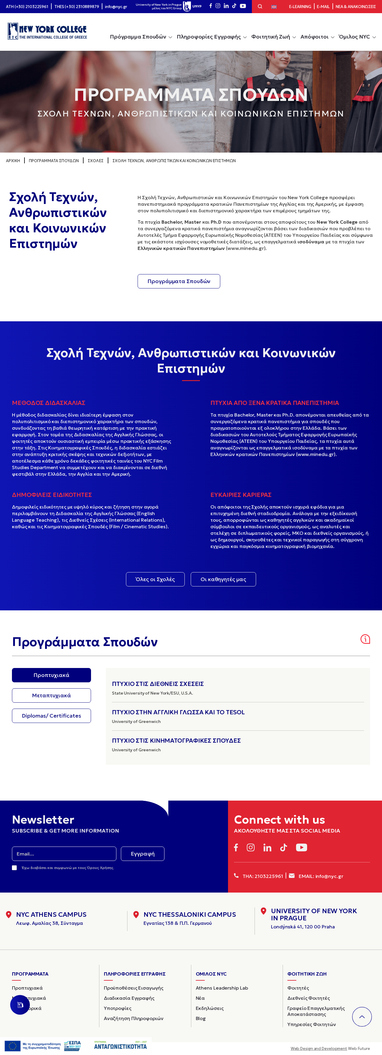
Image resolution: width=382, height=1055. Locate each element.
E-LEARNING (300, 6)
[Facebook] (211, 6)
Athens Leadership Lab (222, 988)
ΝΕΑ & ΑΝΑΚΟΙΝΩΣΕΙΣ (356, 6)
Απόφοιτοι (315, 36)
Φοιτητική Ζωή (270, 36)
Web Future (330, 1048)
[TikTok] (234, 6)
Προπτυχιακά (51, 675)
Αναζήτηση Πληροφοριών (134, 1019)
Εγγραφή (143, 853)
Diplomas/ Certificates (51, 715)
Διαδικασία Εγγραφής (129, 998)
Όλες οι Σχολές (155, 579)
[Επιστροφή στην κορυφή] (362, 1017)
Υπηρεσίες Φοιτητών (311, 1025)
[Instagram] (217, 6)
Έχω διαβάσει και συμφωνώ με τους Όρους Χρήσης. (68, 867)
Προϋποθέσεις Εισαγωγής (133, 988)
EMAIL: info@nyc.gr (320, 876)
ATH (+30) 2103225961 (27, 6)
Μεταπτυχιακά (51, 695)
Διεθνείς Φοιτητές (308, 998)
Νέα (200, 998)
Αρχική (13, 160)
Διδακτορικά (26, 1008)
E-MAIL (323, 6)
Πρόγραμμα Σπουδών (138, 36)
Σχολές (96, 160)
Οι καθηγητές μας (223, 579)
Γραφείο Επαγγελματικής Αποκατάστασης (316, 1011)
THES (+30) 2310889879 (76, 6)
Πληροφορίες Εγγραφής (209, 36)
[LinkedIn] (226, 6)
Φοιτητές (298, 988)
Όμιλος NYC (354, 36)
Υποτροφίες (117, 1008)
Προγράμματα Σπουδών (54, 160)
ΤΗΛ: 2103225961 (262, 876)
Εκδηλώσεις (210, 1008)
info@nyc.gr (116, 6)
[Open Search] (260, 7)
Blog (201, 1019)
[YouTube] (243, 6)
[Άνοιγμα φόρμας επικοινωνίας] (20, 1005)
